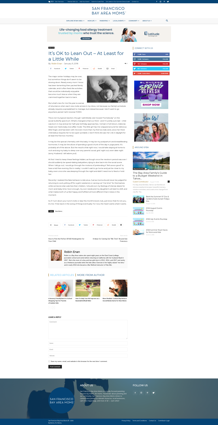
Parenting (104, 21)
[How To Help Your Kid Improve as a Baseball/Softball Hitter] (88, 288)
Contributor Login (164, 421)
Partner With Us (73, 1)
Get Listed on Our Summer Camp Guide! (118, 1)
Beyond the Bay (139, 169)
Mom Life (91, 21)
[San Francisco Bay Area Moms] (109, 11)
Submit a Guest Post (98, 1)
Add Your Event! (84, 1)
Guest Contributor (140, 182)
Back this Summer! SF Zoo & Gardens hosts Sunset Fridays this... (157, 199)
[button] (167, 21)
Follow (165, 59)
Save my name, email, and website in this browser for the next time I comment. (79, 361)
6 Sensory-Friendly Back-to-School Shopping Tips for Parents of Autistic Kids (60, 301)
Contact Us (135, 1)
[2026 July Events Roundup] (138, 222)
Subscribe (164, 73)
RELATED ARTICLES (62, 275)
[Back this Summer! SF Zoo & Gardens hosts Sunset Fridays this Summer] (138, 199)
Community (133, 21)
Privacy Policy (126, 421)
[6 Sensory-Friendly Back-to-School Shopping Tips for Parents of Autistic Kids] (60, 288)
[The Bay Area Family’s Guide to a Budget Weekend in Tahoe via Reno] (151, 161)
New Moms (58, 211)
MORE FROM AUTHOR (90, 275)
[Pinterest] (164, 1)
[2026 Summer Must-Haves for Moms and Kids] (138, 232)
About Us (146, 21)
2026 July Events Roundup (156, 219)
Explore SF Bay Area (74, 21)
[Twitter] (168, 1)
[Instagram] (160, 1)
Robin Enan (56, 64)
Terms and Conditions (140, 421)
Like (166, 54)
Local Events (118, 21)
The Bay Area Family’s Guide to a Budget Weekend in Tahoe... (150, 175)
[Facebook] (156, 1)
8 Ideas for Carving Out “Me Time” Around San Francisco (110, 240)
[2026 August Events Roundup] (138, 211)
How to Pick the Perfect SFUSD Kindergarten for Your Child (66, 240)
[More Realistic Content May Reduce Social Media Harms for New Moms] (115, 288)
